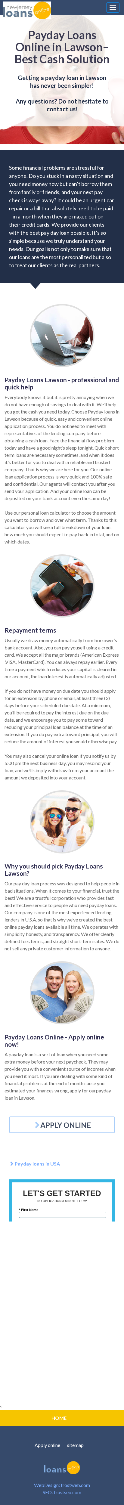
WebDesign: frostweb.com (62, 1485)
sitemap (75, 1445)
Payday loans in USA (37, 1163)
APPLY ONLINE (65, 1125)
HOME (59, 1418)
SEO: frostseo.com (62, 1492)
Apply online (47, 1445)
